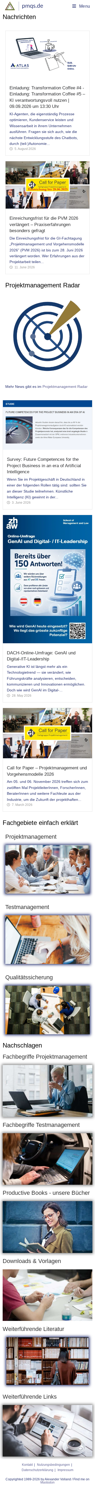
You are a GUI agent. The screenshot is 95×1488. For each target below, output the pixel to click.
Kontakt (27, 1465)
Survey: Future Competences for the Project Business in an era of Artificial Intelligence (44, 465)
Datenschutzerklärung (37, 1470)
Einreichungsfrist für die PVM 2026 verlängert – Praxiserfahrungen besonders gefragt (44, 224)
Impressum (65, 1470)
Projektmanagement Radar (65, 386)
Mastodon (47, 1482)
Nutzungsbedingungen (53, 1465)
